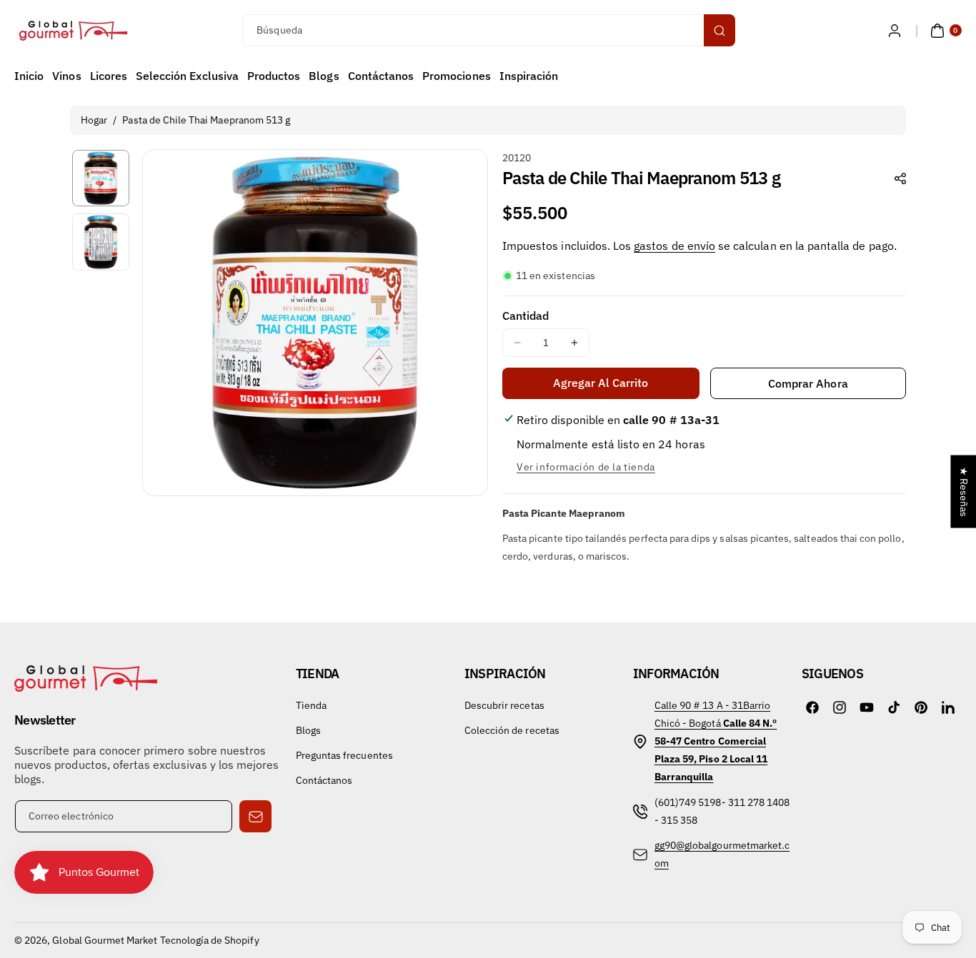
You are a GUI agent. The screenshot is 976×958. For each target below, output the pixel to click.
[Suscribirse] (255, 816)
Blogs (308, 730)
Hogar (94, 120)
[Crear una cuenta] (894, 30)
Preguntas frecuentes (344, 755)
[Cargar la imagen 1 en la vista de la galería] (100, 178)
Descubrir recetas (504, 705)
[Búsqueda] (719, 30)
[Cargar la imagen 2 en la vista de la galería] (100, 242)
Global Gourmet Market (104, 940)
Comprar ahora (808, 383)
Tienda (311, 705)
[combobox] (487, 30)
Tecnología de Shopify (209, 940)
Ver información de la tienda (586, 466)
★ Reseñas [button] (963, 492)
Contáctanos (324, 780)
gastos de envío (674, 245)
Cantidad (525, 315)
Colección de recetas (511, 730)
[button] (944, 30)
